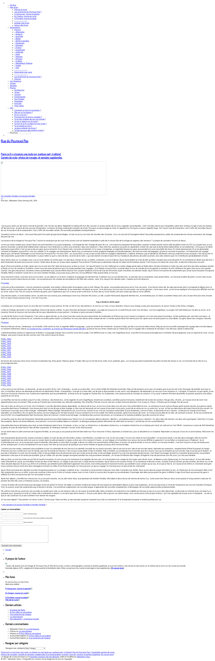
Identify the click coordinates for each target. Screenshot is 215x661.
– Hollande (18, 52)
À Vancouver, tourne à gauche (27, 14)
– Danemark (19, 43)
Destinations (15, 27)
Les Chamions (15, 81)
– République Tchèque (23, 63)
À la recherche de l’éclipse (20, 614)
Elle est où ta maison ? (23, 112)
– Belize (17, 39)
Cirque (17, 92)
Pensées (13, 86)
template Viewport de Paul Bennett (44, 657)
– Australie (18, 36)
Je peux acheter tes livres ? (25, 128)
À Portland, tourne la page (25, 18)
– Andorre (18, 34)
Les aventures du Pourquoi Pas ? (28, 12)
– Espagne (18, 45)
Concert (17, 94)
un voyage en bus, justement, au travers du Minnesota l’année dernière (56, 329)
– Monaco (18, 59)
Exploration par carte (23, 72)
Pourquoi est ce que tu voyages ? (28, 117)
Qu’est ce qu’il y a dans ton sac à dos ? (30, 124)
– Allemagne (19, 32)
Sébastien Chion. (83, 657)
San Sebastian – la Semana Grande (24, 619)
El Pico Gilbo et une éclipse (21, 612)
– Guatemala (19, 50)
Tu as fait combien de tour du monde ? (30, 119)
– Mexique (18, 56)
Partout (17, 30)
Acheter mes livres (21, 23)
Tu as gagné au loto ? (23, 126)
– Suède (17, 65)
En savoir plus (117, 568)
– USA (16, 68)
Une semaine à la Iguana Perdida (16, 505)
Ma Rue (13, 5)
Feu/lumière (19, 99)
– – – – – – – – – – (20, 21)
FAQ (11, 108)
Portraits (18, 103)
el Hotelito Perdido (37, 505)
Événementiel (19, 97)
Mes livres (14, 7)
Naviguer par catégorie (15, 648)
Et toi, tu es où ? (20, 115)
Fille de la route (20, 9)
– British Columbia (21, 41)
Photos (13, 88)
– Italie (17, 54)
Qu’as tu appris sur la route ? (26, 121)
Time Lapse (19, 106)
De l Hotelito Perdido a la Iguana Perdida (18, 196)
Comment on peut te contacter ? (27, 110)
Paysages (18, 101)
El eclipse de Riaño (17, 610)
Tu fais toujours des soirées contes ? (29, 130)
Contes (13, 83)
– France (17, 48)
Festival (17, 79)
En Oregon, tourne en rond (25, 16)
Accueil (8, 550)
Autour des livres (21, 25)
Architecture (19, 90)
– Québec (18, 61)
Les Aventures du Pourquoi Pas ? (28, 77)
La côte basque (16, 617)
